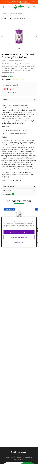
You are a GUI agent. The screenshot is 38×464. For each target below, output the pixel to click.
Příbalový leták (8, 186)
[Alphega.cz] (19, 7)
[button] (2, 37)
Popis (5, 99)
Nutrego (10, 76)
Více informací (25, 3)
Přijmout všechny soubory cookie (19, 232)
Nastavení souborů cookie (19, 237)
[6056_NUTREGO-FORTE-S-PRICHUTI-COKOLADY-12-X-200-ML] (19, 35)
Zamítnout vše (18, 242)
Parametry (7, 190)
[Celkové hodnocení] (18, 79)
